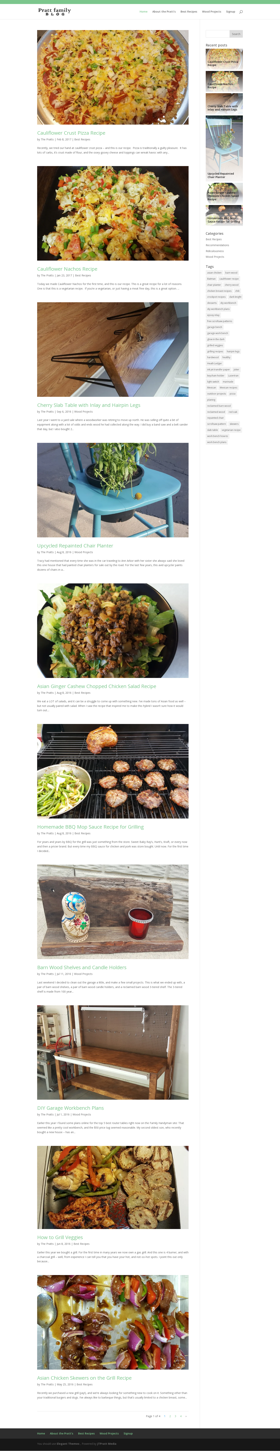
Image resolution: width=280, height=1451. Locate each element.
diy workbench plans (218, 309)
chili (237, 291)
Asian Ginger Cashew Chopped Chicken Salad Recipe (96, 686)
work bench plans (216, 442)
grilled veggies (215, 345)
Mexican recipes (228, 387)
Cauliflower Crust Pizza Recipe (71, 132)
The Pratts (47, 139)
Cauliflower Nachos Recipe (67, 268)
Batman (211, 278)
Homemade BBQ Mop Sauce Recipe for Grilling (90, 826)
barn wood (231, 272)
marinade (228, 381)
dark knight (235, 296)
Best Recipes (189, 11)
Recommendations (217, 245)
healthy (226, 357)
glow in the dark (215, 339)
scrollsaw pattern (216, 424)
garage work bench (217, 333)
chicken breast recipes (219, 291)
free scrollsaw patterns (219, 321)
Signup (230, 11)
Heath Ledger (214, 363)
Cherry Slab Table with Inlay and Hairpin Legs (88, 405)
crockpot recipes (216, 296)
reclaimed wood (216, 412)
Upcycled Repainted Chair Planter (75, 545)
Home (143, 11)
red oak (233, 412)
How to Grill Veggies (60, 1237)
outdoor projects (216, 393)
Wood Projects (211, 11)
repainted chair (215, 417)
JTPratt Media (106, 1443)
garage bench (214, 327)
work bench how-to (217, 436)
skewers (234, 424)
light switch (213, 381)
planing (211, 399)
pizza (232, 393)
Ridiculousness (215, 251)
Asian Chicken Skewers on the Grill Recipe (84, 1377)
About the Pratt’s (164, 11)
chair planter (214, 284)
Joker (236, 369)
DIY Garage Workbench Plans (70, 1107)
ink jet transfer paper (218, 369)
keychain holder (215, 375)
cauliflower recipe (229, 278)
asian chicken (214, 272)
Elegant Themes (68, 1443)
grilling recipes (215, 351)
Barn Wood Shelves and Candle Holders (81, 967)
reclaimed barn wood (219, 405)
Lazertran (233, 375)
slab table (212, 430)
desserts (212, 303)
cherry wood (231, 284)
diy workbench (228, 303)
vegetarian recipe (231, 430)
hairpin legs (233, 351)
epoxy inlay (213, 315)
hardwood (213, 357)
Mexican (211, 387)
